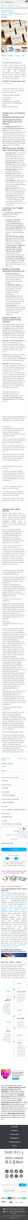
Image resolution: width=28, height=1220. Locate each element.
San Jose (17, 911)
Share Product (23, 758)
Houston (19, 908)
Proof (2, 821)
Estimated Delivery (6, 843)
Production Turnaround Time (10, 777)
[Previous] (2, 32)
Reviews (17, 55)
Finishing (4, 792)
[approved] (20, 1202)
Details (4, 55)
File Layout (4, 806)
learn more (16, 924)
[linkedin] (11, 1176)
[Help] (8, 792)
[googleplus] (3, 1198)
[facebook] (7, 1171)
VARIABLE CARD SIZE (7, 763)
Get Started (14, 849)
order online (13, 943)
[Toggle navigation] (2, 2)
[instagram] (11, 1171)
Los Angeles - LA (20, 906)
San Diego (23, 911)
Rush (3, 59)
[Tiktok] (21, 1171)
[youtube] (7, 1176)
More (22, 55)
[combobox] (14, 766)
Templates (10, 55)
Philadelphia (5, 911)
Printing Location (6, 785)
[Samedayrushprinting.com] (9, 2)
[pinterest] (16, 1176)
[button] (11, 843)
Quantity (3, 770)
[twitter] (16, 1171)
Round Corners (5, 813)
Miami (11, 911)
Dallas (24, 908)
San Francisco (11, 908)
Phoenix (24, 909)
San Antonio (14, 909)
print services (10, 937)
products (20, 937)
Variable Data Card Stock (8, 799)
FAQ (7, 59)
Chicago (3, 908)
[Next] (25, 32)
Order (3, 893)
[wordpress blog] (21, 1176)
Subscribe (23, 1185)
